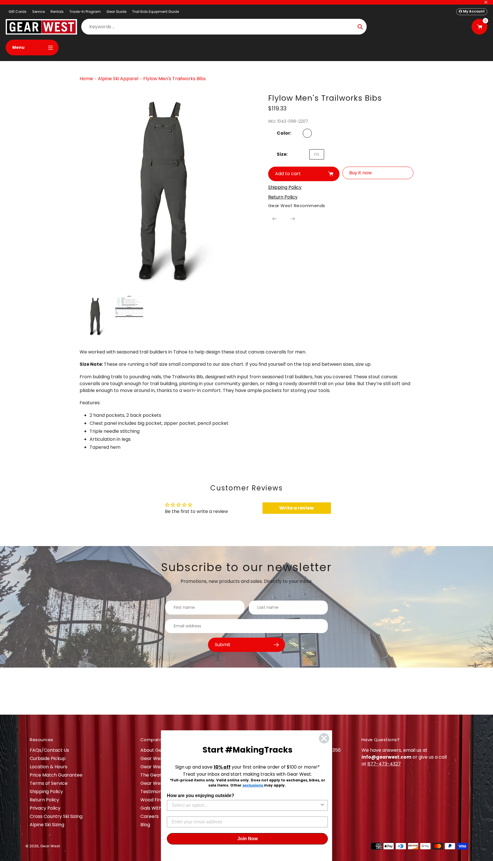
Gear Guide (116, 11)
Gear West (50, 846)
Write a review (296, 508)
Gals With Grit (155, 808)
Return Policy (44, 800)
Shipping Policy (46, 791)
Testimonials (154, 791)
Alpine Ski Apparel (118, 78)
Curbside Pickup (48, 758)
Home (86, 78)
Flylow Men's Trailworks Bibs (174, 78)
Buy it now (360, 172)
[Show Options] (322, 805)
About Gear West (159, 750)
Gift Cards (18, 11)
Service (38, 11)
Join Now (247, 838)
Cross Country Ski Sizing (56, 816)
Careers (149, 816)
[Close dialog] (324, 738)
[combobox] (246, 805)
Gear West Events (160, 766)
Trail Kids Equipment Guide (155, 11)
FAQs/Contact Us (49, 750)
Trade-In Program (85, 11)
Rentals (57, 11)
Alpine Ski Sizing (47, 824)
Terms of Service (49, 783)
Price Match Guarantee (56, 775)
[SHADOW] (307, 133)
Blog (145, 824)
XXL (317, 154)
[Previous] (274, 219)
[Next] (292, 219)
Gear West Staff (158, 783)
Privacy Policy (45, 808)
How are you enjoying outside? (200, 795)
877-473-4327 (384, 764)
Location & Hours (48, 766)
